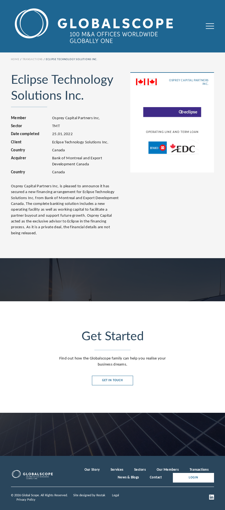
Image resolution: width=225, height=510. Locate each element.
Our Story (92, 470)
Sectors (140, 470)
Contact (156, 477)
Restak (100, 495)
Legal (115, 495)
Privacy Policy (25, 499)
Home (15, 59)
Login (193, 477)
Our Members (168, 470)
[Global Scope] (32, 478)
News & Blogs (128, 477)
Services (117, 470)
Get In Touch (112, 380)
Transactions (32, 59)
